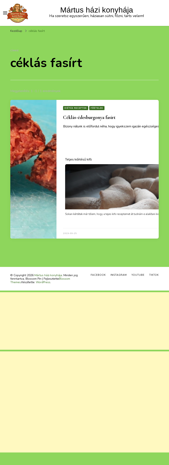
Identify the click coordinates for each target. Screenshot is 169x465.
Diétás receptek (76, 108)
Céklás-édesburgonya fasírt (89, 117)
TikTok (154, 275)
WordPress (43, 282)
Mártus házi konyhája (96, 10)
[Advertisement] (84, 321)
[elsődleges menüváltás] (5, 13)
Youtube (137, 275)
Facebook (98, 275)
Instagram (118, 275)
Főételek (97, 108)
